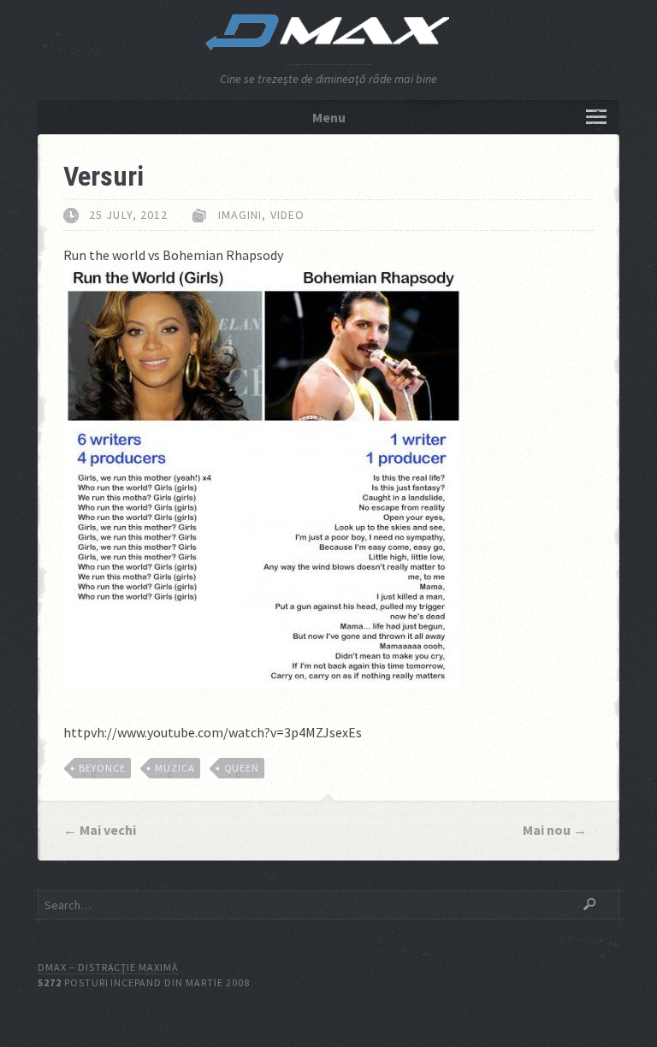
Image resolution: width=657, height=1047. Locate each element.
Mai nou (547, 829)
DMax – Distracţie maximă (108, 967)
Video (287, 214)
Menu (329, 117)
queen (242, 767)
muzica (175, 767)
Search (589, 904)
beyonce (102, 767)
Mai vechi (108, 829)
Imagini (240, 214)
